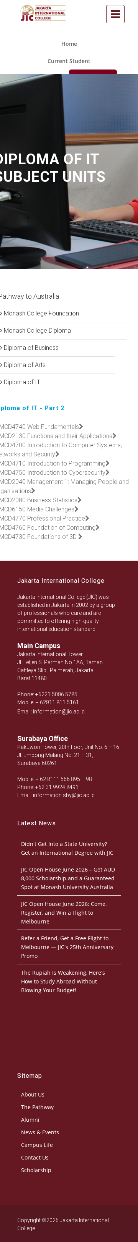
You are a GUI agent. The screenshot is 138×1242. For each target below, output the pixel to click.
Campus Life (37, 1144)
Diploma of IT (21, 382)
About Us (32, 1094)
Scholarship (36, 1170)
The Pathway (37, 1107)
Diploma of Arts (24, 365)
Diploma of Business (30, 347)
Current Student (69, 61)
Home (69, 43)
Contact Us (35, 1157)
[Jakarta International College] (43, 23)
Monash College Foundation (40, 313)
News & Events (40, 1132)
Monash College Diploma (36, 330)
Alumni (30, 1119)
